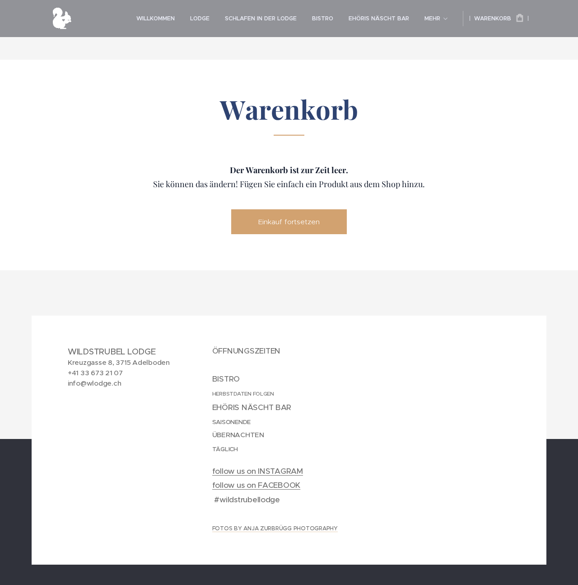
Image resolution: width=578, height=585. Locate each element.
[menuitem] (155, 18)
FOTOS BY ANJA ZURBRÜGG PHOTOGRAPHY (275, 528)
